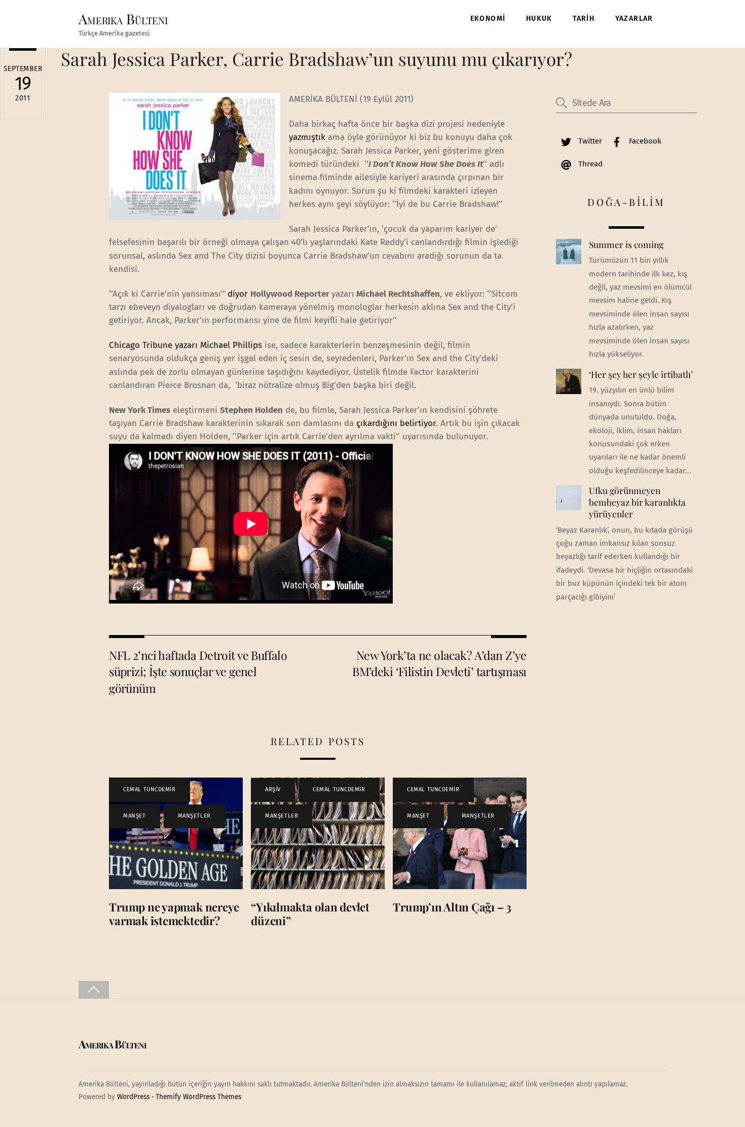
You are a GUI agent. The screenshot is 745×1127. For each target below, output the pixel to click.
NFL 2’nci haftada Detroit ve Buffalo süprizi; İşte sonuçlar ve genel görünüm (198, 671)
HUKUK (539, 18)
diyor (238, 294)
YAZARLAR (634, 18)
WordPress (133, 1097)
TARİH (583, 18)
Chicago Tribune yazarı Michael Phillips (185, 345)
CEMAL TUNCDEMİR (149, 789)
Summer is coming (626, 244)
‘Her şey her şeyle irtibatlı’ (641, 374)
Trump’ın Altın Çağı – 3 (452, 906)
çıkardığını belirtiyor (396, 423)
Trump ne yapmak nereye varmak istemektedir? (174, 913)
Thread (589, 163)
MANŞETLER (194, 816)
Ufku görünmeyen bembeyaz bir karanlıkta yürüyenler (637, 502)
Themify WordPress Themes (198, 1097)
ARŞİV (273, 789)
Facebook (644, 141)
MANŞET (134, 816)
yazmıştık (307, 137)
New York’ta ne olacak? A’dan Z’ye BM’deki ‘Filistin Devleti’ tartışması (439, 663)
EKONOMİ (488, 18)
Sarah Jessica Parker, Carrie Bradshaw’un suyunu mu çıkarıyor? (316, 59)
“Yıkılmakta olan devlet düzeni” (310, 913)
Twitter (589, 141)
